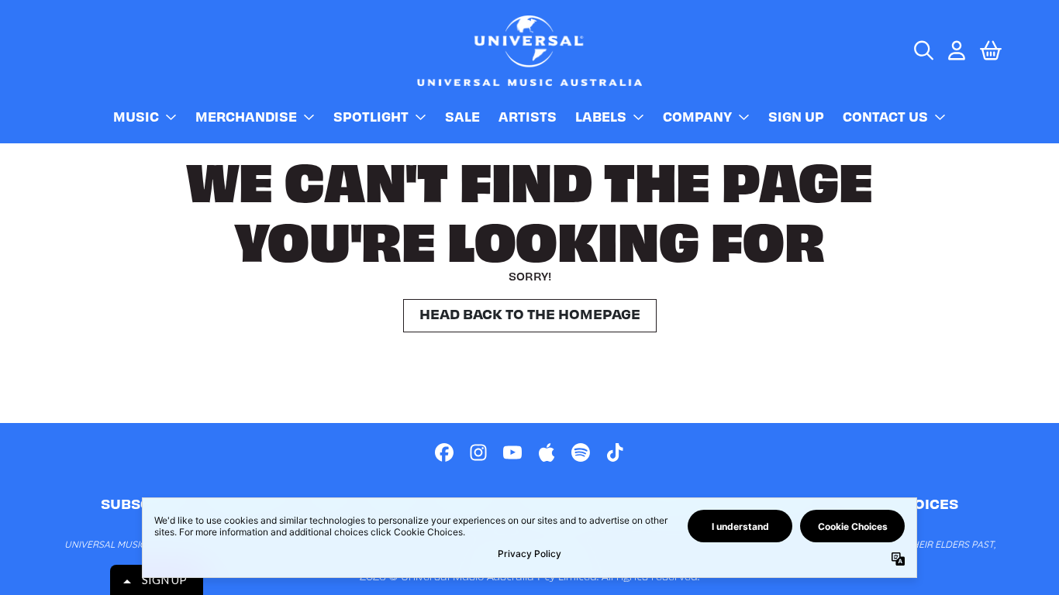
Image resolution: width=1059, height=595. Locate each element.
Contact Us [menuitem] (885, 116)
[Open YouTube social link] (512, 452)
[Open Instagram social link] (478, 452)
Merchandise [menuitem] (246, 116)
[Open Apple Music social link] (547, 452)
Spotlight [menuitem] (371, 116)
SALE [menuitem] (462, 116)
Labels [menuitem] (600, 116)
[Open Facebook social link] (444, 452)
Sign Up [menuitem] (796, 116)
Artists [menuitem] (527, 116)
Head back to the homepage (529, 313)
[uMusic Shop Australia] (529, 50)
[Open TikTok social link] (615, 452)
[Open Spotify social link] (581, 452)
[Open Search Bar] (922, 50)
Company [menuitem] (697, 116)
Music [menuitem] (136, 116)
